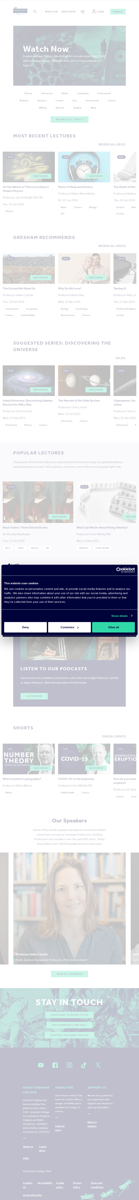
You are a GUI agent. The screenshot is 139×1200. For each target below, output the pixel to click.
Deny (25, 627)
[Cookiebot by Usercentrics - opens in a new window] (119, 570)
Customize (67, 627)
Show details (119, 615)
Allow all (113, 627)
